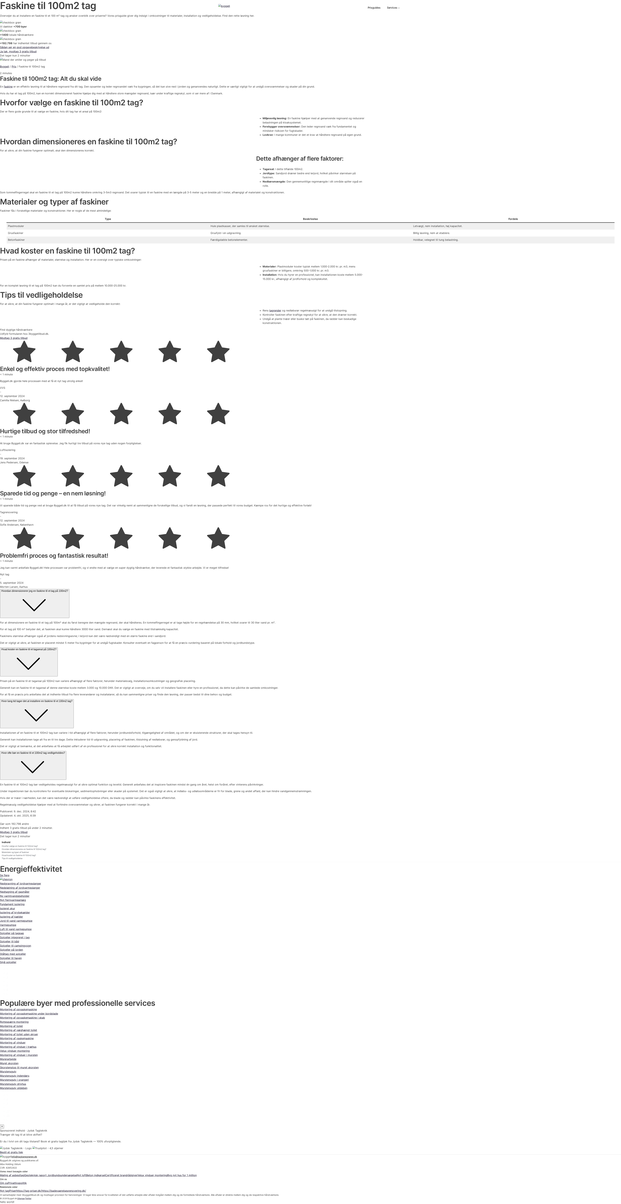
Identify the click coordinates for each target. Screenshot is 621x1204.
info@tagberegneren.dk (24, 1156)
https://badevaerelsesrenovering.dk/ (64, 1190)
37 (8, 1111)
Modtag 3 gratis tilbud (13, 338)
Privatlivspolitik (17, 1183)
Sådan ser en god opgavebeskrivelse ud (24, 47)
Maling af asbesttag (12, 1175)
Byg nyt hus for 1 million (182, 1175)
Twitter (28, 1198)
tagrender (275, 310)
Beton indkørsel (95, 1175)
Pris (14, 66)
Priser (12, 1190)
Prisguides (374, 7)
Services (392, 7)
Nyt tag (4, 1190)
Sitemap (21, 1198)
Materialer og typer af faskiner (15, 852)
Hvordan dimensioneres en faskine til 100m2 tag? (24, 849)
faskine (8, 86)
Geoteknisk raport (35, 1175)
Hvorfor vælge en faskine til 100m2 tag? (20, 846)
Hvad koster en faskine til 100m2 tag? (19, 855)
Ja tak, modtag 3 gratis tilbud (18, 51)
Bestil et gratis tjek (11, 1152)
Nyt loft (81, 1175)
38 (8, 1115)
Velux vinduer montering (152, 1175)
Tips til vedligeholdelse (12, 858)
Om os (4, 1183)
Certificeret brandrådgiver (121, 1175)
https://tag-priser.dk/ (29, 1190)
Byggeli (4, 66)
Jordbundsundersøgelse (62, 1175)
